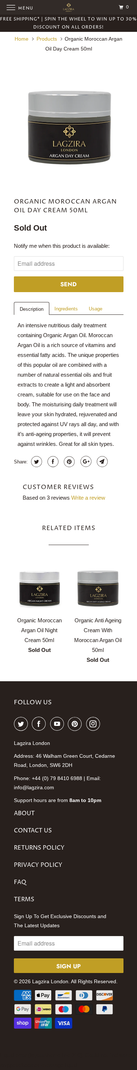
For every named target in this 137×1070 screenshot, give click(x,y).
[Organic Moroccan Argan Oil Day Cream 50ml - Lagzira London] (68, 121)
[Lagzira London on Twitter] (22, 724)
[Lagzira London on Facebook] (40, 724)
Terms (24, 899)
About (24, 813)
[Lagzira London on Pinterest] (76, 724)
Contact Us (33, 831)
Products (47, 39)
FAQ (20, 882)
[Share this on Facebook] (52, 461)
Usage (95, 309)
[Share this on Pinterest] (68, 461)
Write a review (88, 498)
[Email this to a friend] (101, 461)
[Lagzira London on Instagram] (94, 724)
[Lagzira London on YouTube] (58, 724)
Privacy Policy (38, 865)
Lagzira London (50, 981)
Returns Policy (39, 848)
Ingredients (66, 309)
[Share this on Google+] (85, 461)
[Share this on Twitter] (35, 461)
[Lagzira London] (68, 7)
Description (31, 309)
